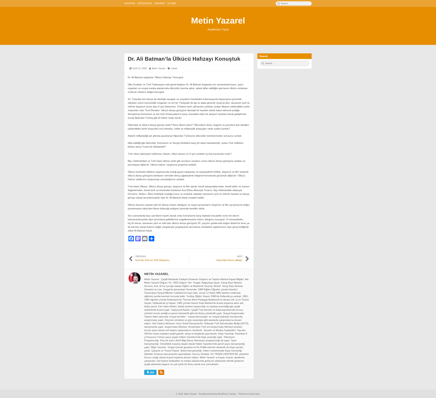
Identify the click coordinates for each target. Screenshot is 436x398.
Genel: (174, 68)
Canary (232, 394)
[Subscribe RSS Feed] (161, 372)
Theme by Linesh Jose (249, 394)
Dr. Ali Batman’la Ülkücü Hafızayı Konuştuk (184, 59)
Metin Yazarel (218, 20)
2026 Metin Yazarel (187, 394)
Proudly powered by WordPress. (213, 394)
